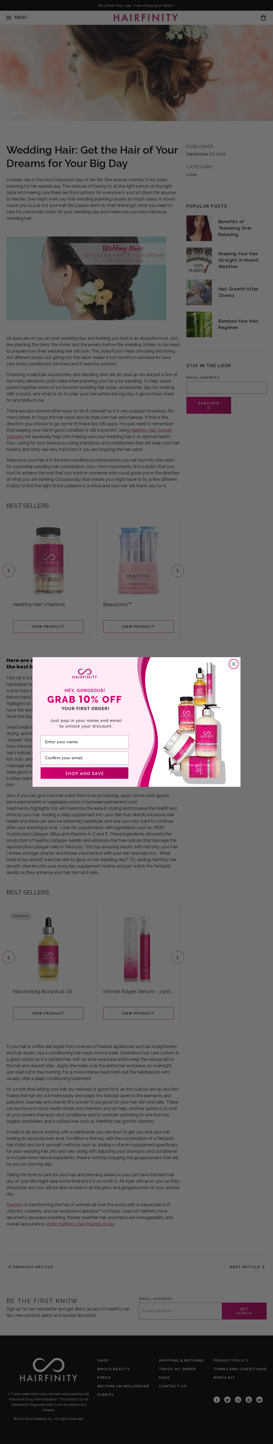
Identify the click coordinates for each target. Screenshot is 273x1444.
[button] (84, 773)
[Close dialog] (233, 664)
